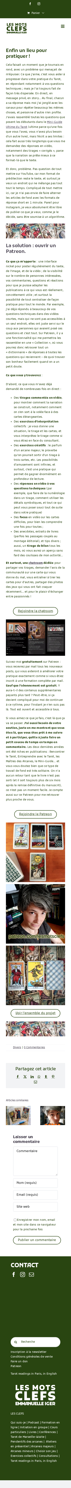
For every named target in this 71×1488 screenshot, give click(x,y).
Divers (17, 1047)
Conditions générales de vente (32, 1357)
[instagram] (22, 1274)
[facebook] (13, 1274)
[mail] (31, 1274)
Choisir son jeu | (47, 1451)
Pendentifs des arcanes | (28, 1442)
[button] (9, 1116)
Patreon (16, 1366)
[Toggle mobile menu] (63, 26)
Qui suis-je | (19, 1423)
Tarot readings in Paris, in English (34, 1374)
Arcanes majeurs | (43, 1446)
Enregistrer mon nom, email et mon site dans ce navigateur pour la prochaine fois (34, 1224)
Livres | (34, 1432)
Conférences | (48, 1432)
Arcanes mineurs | (23, 1451)
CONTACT (24, 1266)
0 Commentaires (34, 1047)
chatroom (36, 563)
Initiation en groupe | (35, 1427)
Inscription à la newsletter (29, 1352)
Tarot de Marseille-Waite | (28, 1437)
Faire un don (19, 1362)
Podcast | (35, 1423)
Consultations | (49, 1456)
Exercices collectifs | (25, 1456)
